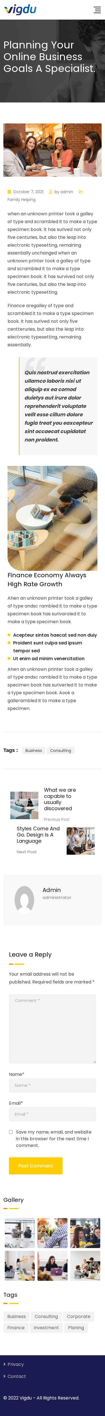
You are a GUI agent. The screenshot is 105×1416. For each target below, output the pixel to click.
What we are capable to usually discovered (60, 799)
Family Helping (22, 199)
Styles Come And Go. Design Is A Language (38, 834)
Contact (17, 1376)
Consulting (60, 750)
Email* (16, 1103)
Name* (16, 1074)
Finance (16, 1327)
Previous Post (57, 819)
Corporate (78, 1316)
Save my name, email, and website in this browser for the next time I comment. (54, 1139)
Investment (46, 1327)
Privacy (16, 1364)
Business (33, 750)
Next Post (27, 852)
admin (66, 192)
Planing (76, 1327)
